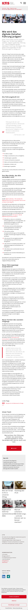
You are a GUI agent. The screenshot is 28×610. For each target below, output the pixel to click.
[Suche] (20, 3)
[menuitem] (20, 3)
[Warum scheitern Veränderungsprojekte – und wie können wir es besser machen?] (20, 504)
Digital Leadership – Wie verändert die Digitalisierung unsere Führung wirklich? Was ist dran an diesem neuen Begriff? (13, 200)
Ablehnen (14, 600)
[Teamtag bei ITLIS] (20, 485)
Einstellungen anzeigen (14, 604)
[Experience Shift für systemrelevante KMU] (8, 504)
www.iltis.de (4, 562)
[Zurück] (4, 497)
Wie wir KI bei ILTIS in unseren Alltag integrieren (7, 495)
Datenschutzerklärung (17, 608)
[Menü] (24, 3)
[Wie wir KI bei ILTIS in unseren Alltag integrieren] (8, 485)
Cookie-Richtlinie (8, 608)
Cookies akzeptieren (14, 596)
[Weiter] (23, 497)
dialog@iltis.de (5, 561)
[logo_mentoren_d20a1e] (11, 3)
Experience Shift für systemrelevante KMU (9, 513)
